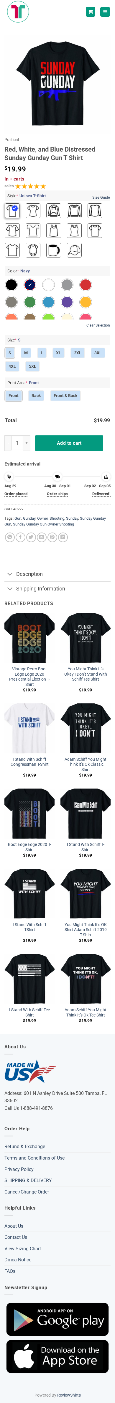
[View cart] (90, 12)
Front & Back (65, 395)
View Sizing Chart (22, 1248)
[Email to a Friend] (42, 537)
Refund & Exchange (24, 1146)
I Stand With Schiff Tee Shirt (29, 1012)
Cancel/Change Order (26, 1192)
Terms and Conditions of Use (34, 1158)
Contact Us (15, 1237)
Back (36, 395)
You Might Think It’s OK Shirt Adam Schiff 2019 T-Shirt (86, 929)
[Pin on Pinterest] (52, 537)
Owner (42, 518)
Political (11, 139)
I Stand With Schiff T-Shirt (85, 847)
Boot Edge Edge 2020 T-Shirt (29, 847)
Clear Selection (98, 325)
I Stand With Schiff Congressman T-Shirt (30, 762)
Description (29, 574)
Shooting (57, 518)
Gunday (29, 518)
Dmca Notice (17, 1260)
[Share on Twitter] (31, 537)
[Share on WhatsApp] (10, 537)
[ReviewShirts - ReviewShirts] (19, 12)
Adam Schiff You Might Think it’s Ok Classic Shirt (85, 764)
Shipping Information (40, 589)
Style (26, 195)
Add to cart (69, 443)
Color (18, 271)
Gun (17, 518)
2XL (77, 353)
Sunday (72, 518)
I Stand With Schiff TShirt (29, 927)
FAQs (9, 1271)
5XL (32, 366)
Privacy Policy (19, 1169)
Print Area (23, 382)
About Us (13, 1226)
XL (58, 353)
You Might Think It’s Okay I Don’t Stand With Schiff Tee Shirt (85, 674)
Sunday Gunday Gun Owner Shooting (43, 524)
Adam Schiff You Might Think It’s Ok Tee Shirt (85, 1012)
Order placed (16, 494)
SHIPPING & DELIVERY (28, 1180)
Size (14, 340)
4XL (12, 366)
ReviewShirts (69, 1395)
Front (14, 395)
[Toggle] (10, 575)
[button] (105, 12)
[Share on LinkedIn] (63, 537)
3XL (98, 353)
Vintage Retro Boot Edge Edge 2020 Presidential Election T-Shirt (29, 677)
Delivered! (101, 494)
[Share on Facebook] (20, 537)
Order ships (57, 494)
